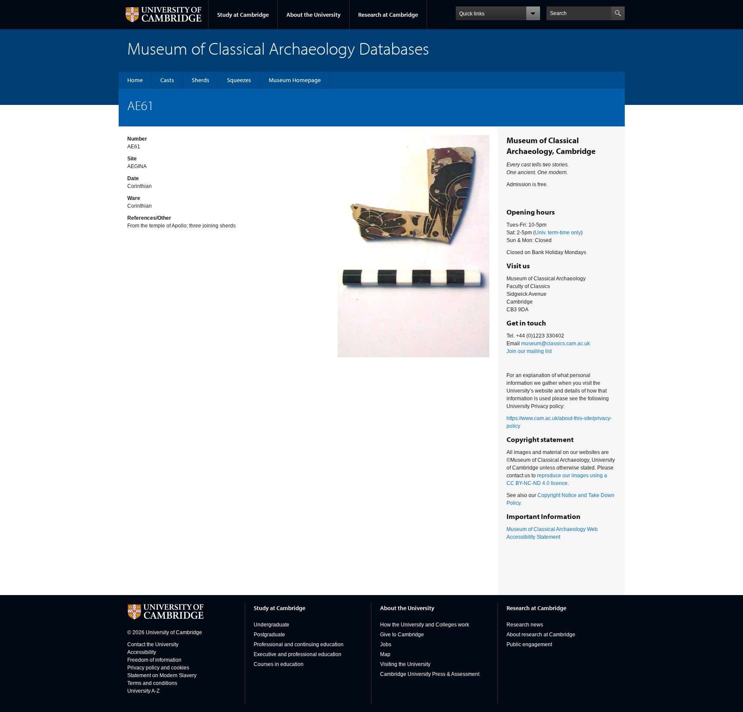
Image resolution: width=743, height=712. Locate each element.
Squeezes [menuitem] (239, 80)
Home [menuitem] (135, 80)
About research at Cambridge (541, 635)
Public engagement (529, 644)
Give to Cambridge (402, 635)
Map (385, 654)
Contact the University (152, 644)
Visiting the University (405, 664)
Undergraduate (271, 625)
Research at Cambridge (388, 14)
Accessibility (141, 652)
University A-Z (143, 691)
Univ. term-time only (558, 233)
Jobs (385, 644)
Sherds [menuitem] (200, 80)
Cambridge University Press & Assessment (429, 674)
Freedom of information (154, 660)
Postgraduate (269, 635)
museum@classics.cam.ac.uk (555, 344)
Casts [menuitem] (167, 80)
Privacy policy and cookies (158, 668)
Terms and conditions (152, 683)
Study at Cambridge (243, 14)
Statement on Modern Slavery (161, 675)
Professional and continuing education (299, 644)
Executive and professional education (297, 654)
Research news (525, 625)
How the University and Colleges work (424, 625)
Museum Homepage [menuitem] (295, 80)
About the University (313, 14)
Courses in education (279, 664)
